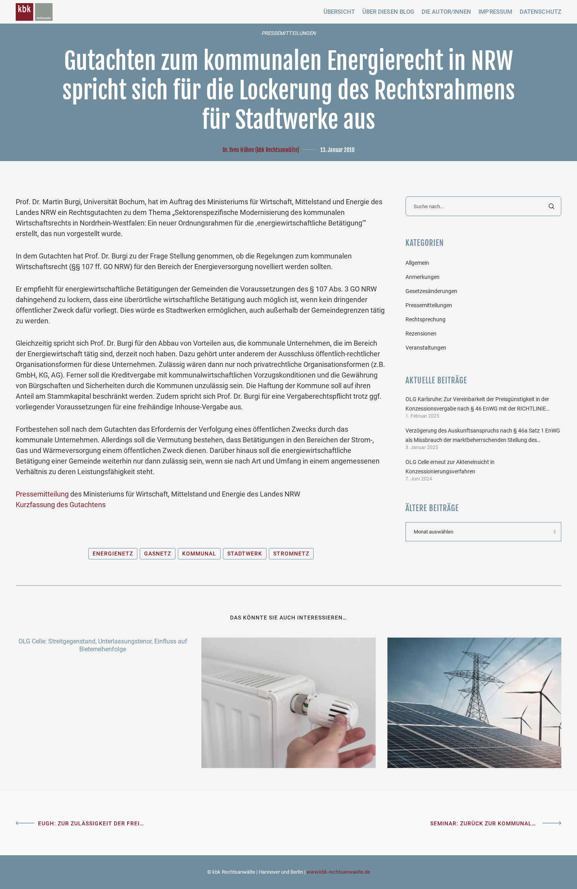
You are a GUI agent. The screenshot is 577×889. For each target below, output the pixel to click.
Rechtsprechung (425, 319)
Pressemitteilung (42, 494)
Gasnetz (157, 553)
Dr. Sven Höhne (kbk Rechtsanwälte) (261, 150)
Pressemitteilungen (288, 33)
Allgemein (417, 263)
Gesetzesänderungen (431, 291)
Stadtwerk (244, 553)
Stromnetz (291, 553)
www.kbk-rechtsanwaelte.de (338, 872)
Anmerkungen (422, 277)
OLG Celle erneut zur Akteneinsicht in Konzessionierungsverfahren (450, 467)
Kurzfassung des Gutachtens (61, 504)
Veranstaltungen (425, 348)
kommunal (199, 553)
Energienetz (113, 553)
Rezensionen (420, 333)
